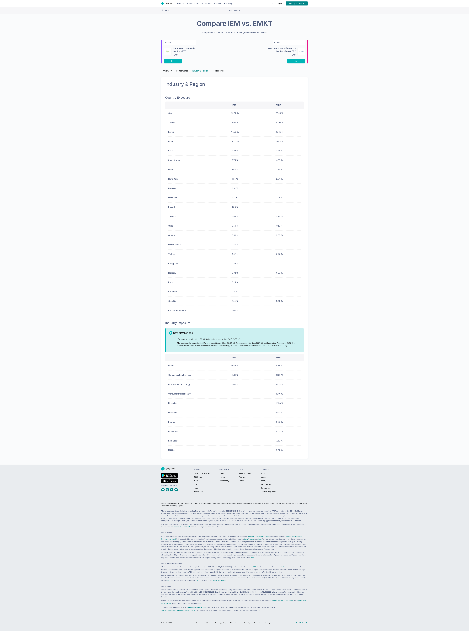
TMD (282, 567)
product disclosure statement (282, 600)
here (252, 558)
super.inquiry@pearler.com (196, 607)
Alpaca (259, 539)
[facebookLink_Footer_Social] (163, 489)
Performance (182, 71)
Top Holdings (218, 71)
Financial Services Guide (182, 527)
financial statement (219, 580)
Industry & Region (200, 71)
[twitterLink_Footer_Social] (172, 489)
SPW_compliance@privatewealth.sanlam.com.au (178, 610)
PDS (254, 567)
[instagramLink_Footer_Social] (168, 489)
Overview (167, 71)
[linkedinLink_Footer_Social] (176, 489)
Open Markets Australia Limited (259, 536)
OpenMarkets (249, 539)
